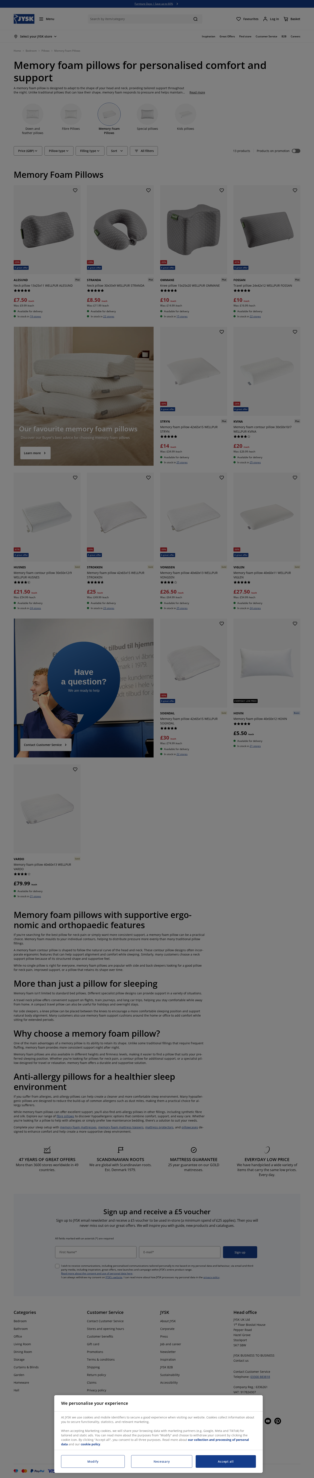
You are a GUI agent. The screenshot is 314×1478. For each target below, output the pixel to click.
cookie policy (90, 1444)
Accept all (225, 1461)
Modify (92, 1461)
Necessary (162, 1461)
